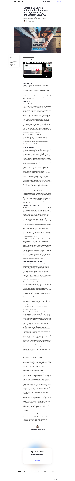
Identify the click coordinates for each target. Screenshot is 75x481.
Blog (43, 1)
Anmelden (58, 1)
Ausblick (11, 65)
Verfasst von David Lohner (37, 429)
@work (52, 1)
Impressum (45, 471)
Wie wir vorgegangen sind (13, 61)
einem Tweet (37, 107)
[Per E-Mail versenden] (49, 24)
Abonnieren (37, 460)
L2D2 (50, 105)
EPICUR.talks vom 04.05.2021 (28, 57)
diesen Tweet (39, 110)
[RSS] (54, 479)
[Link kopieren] (47, 24)
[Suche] (54, 1)
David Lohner (27, 20)
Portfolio (48, 1)
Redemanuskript (12, 57)
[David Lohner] (18, 1)
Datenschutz (46, 472)
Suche (53, 471)
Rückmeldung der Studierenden (12, 63)
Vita (45, 1)
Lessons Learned (12, 64)
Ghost (30, 479)
